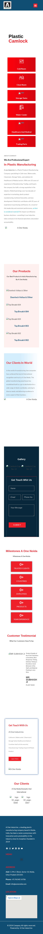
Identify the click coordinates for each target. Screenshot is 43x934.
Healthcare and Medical (21, 132)
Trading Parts (21, 144)
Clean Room (21, 85)
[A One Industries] (7, 5)
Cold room (21, 69)
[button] (35, 5)
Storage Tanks (21, 98)
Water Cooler (21, 115)
